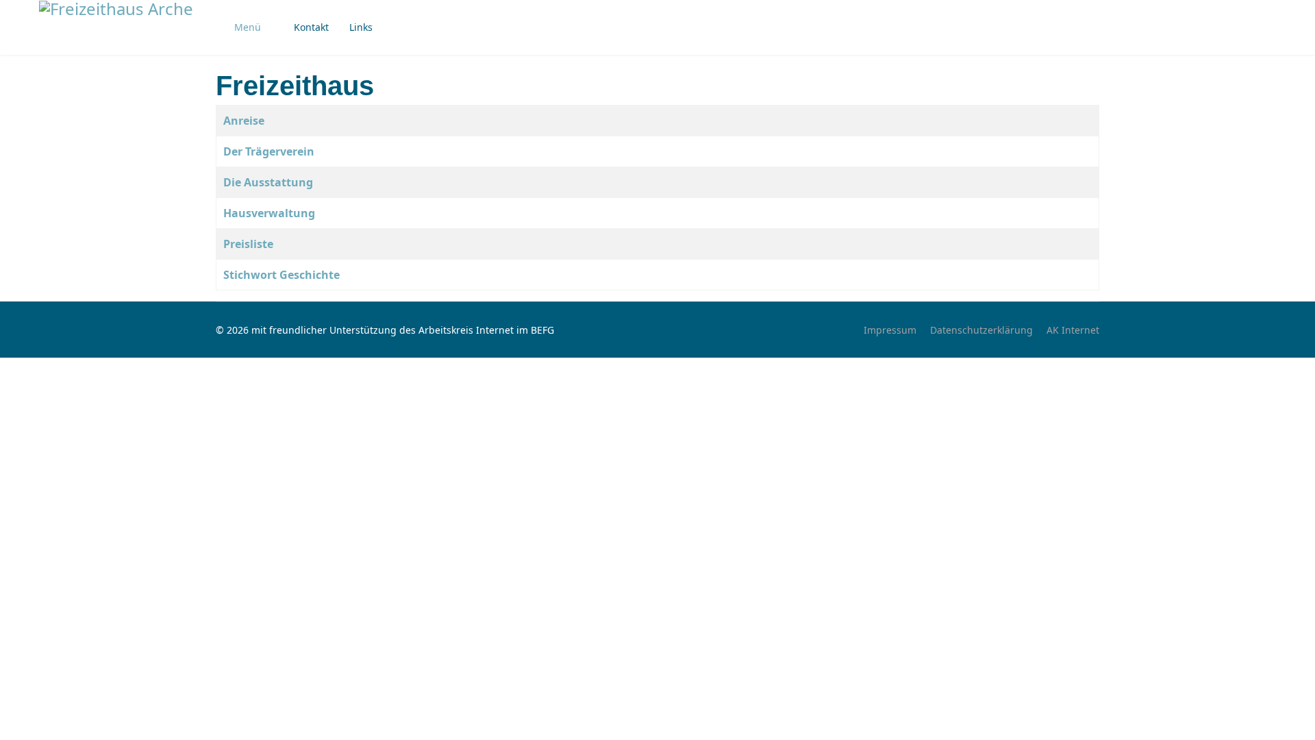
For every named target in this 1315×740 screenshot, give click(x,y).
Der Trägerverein (268, 151)
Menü (247, 27)
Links (361, 27)
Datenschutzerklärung (981, 329)
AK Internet (1073, 329)
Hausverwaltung (269, 213)
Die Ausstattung (268, 182)
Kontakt (311, 27)
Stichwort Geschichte (281, 274)
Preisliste (248, 243)
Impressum (890, 329)
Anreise (243, 120)
